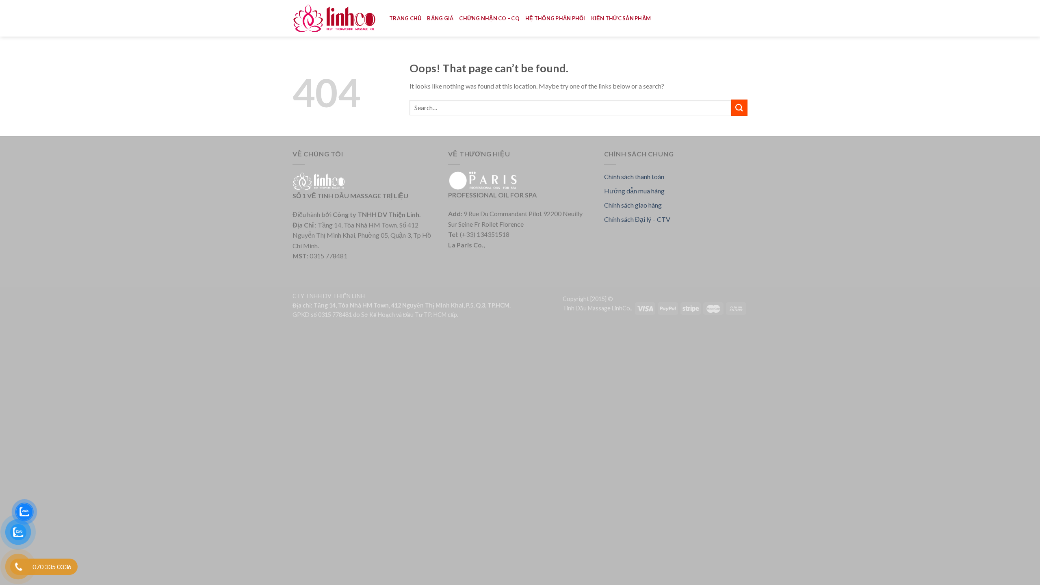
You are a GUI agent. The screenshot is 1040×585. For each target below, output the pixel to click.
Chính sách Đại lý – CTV (637, 219)
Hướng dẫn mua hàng (634, 191)
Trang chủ (405, 18)
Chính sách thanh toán (634, 176)
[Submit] (739, 107)
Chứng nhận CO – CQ (489, 18)
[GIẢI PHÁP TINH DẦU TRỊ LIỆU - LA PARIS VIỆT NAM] (334, 18)
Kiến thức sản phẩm (621, 18)
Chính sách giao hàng (633, 205)
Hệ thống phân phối (555, 18)
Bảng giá (440, 18)
